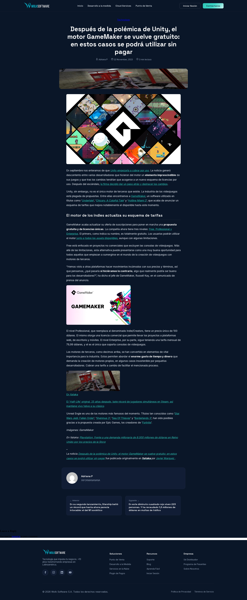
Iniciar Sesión (190, 6)
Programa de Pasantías (195, 564)
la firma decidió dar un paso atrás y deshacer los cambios (134, 184)
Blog (149, 564)
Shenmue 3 (103, 418)
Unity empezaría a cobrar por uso (129, 170)
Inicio (80, 5)
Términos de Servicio (204, 592)
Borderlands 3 (143, 418)
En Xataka (72, 394)
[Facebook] (45, 572)
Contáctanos (213, 6)
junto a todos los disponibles (97, 238)
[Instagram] (54, 572)
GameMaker (138, 196)
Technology (123, 19)
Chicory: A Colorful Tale (110, 200)
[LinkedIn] (62, 572)
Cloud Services (123, 5)
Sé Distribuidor (191, 559)
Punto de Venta (144, 5)
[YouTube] (70, 572)
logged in (16, 536)
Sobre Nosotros (191, 569)
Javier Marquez (165, 458)
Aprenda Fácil (153, 569)
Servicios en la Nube (119, 569)
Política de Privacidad (181, 592)
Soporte (151, 559)
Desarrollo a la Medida (120, 564)
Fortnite (146, 422)
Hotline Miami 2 (137, 200)
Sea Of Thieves (121, 418)
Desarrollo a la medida (99, 5)
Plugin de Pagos (117, 573)
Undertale (87, 200)
